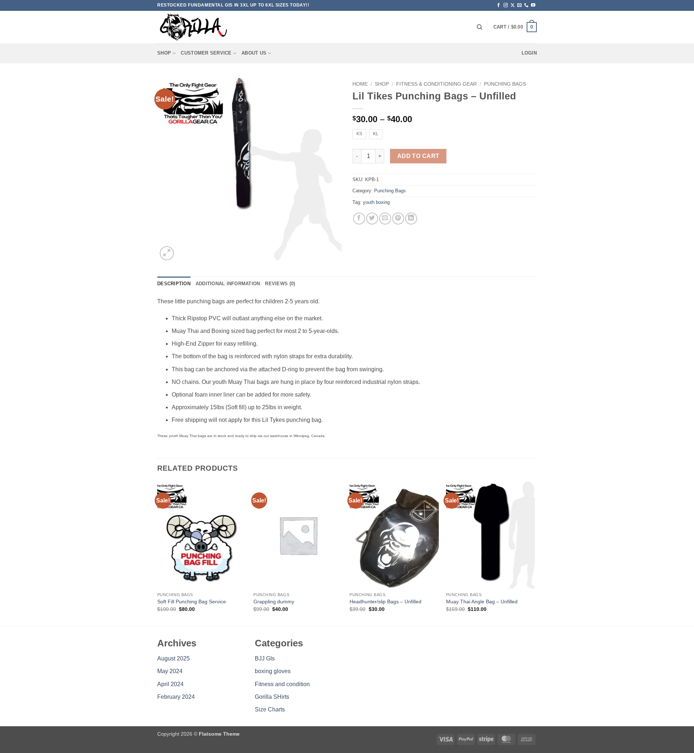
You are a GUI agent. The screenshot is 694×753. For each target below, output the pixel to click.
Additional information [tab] (228, 283)
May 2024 (170, 671)
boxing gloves (273, 671)
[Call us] (526, 5)
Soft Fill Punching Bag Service (191, 601)
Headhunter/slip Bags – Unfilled (385, 601)
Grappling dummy (273, 601)
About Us (253, 53)
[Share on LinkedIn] (411, 218)
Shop (164, 53)
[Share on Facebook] (359, 218)
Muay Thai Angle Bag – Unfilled (482, 601)
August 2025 (173, 658)
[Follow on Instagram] (506, 5)
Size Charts (270, 709)
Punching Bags (505, 84)
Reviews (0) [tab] (280, 283)
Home (360, 84)
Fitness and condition (282, 684)
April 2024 (170, 684)
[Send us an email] (519, 5)
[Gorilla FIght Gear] (193, 27)
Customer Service (206, 53)
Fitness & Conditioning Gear (436, 84)
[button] (515, 27)
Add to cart (418, 156)
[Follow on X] (512, 5)
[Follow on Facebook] (498, 5)
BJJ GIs (265, 658)
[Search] (479, 27)
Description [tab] (173, 283)
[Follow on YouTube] (533, 5)
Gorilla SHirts (272, 697)
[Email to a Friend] (385, 218)
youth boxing (376, 202)
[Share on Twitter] (372, 218)
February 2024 (176, 697)
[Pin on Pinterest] (398, 218)
